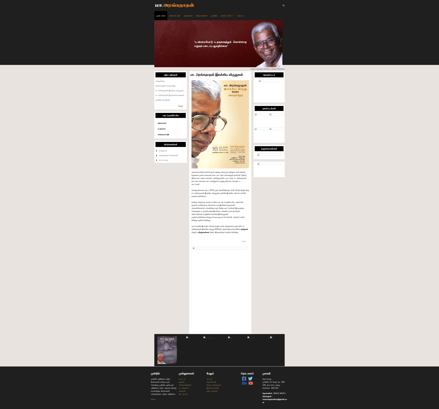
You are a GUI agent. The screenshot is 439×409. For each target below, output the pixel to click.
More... (154, 399)
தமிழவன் (182, 391)
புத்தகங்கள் (188, 16)
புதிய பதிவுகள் (212, 391)
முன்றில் (214, 16)
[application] (233, 15)
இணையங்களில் (213, 388)
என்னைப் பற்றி (174, 16)
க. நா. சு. (182, 379)
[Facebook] (244, 378)
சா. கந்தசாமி (184, 388)
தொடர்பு (240, 16)
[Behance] (244, 383)
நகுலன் (181, 382)
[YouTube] (250, 383)
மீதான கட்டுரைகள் (214, 385)
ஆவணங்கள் (211, 382)
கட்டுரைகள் (162, 129)
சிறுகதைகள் (162, 123)
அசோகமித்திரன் (185, 385)
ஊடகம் (209, 379)
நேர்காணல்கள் (201, 16)
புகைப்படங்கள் (226, 16)
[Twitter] (250, 378)
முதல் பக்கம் (161, 16)
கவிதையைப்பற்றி (163, 134)
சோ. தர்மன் (183, 394)
